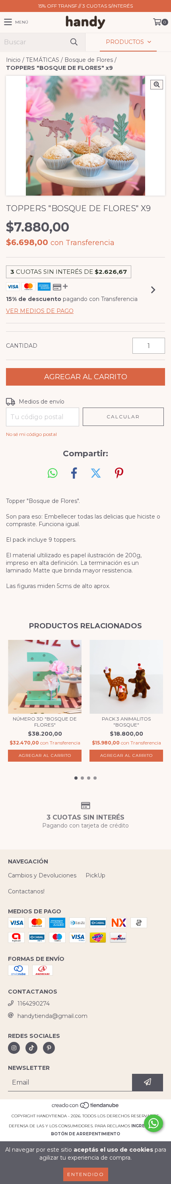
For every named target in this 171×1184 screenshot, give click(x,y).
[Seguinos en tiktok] (31, 1048)
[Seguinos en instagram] (14, 1048)
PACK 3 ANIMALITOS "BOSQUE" (126, 722)
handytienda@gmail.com (52, 1016)
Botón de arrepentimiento (85, 1133)
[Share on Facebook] (74, 473)
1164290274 (33, 1003)
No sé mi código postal (31, 434)
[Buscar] (74, 42)
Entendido (85, 1174)
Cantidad (21, 345)
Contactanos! (26, 891)
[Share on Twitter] (95, 473)
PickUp (95, 875)
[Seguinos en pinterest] (49, 1048)
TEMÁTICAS (42, 59)
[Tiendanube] (85, 1108)
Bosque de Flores (88, 59)
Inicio (13, 59)
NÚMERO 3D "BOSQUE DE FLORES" (45, 722)
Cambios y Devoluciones (42, 875)
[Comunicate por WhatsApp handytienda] (153, 1123)
